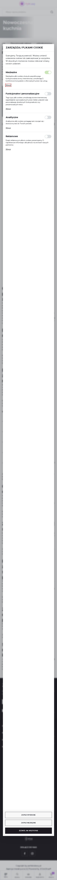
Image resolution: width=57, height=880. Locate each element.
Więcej (8, 85)
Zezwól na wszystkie (28, 831)
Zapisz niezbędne (28, 823)
